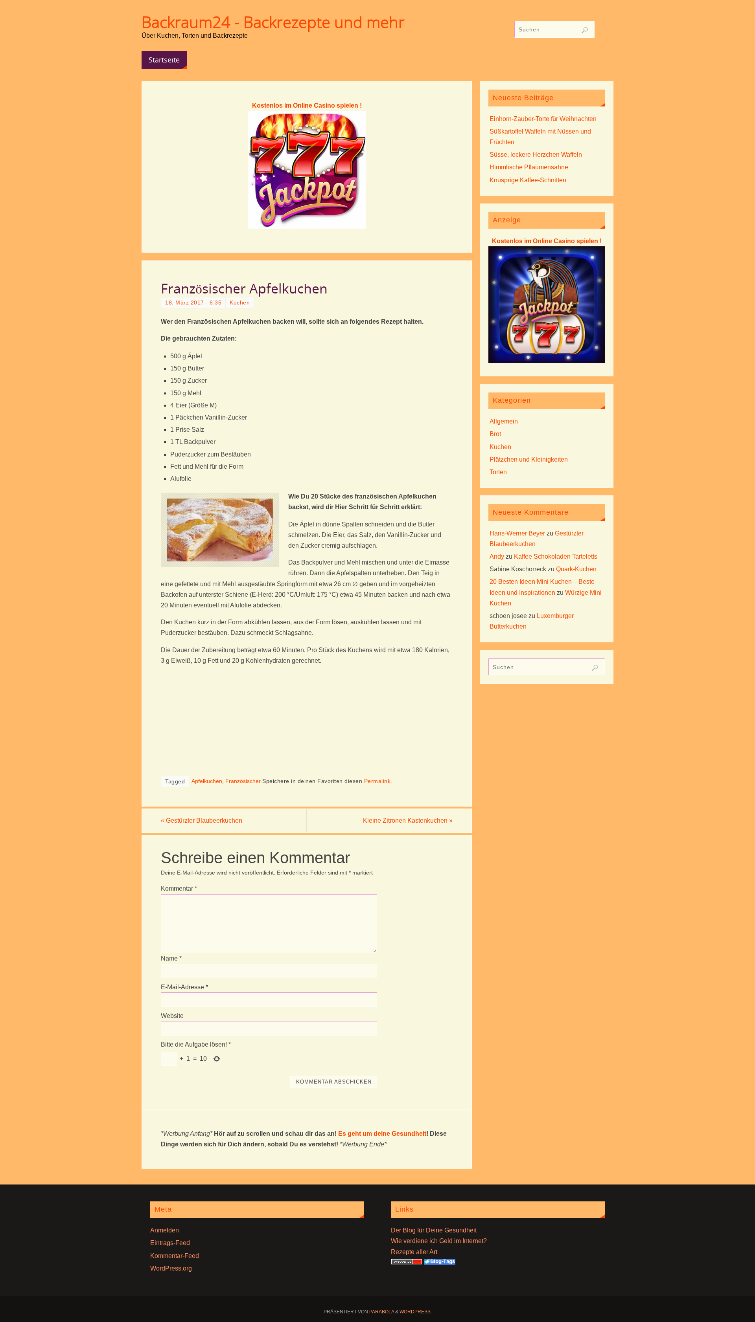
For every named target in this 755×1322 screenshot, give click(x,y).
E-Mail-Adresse (184, 987)
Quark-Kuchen (576, 569)
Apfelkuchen (207, 781)
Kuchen (240, 303)
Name (171, 958)
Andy (497, 556)
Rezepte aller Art (414, 1252)
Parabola (381, 1312)
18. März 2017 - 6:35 (193, 303)
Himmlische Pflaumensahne (529, 167)
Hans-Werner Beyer (517, 533)
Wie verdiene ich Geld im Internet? (439, 1241)
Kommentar (179, 888)
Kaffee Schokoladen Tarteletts (555, 556)
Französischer (242, 781)
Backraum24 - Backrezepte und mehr (273, 22)
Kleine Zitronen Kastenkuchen (408, 820)
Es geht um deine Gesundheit (382, 1133)
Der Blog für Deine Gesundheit (434, 1230)
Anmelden (164, 1230)
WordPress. (416, 1312)
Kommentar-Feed (174, 1255)
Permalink (377, 781)
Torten (498, 472)
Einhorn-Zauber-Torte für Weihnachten (543, 119)
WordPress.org (171, 1268)
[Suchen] (585, 30)
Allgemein (504, 421)
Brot (495, 434)
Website (172, 1015)
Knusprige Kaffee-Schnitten (528, 180)
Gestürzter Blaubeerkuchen (201, 820)
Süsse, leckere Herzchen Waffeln (536, 154)
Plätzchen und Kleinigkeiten (529, 459)
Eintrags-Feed (170, 1242)
